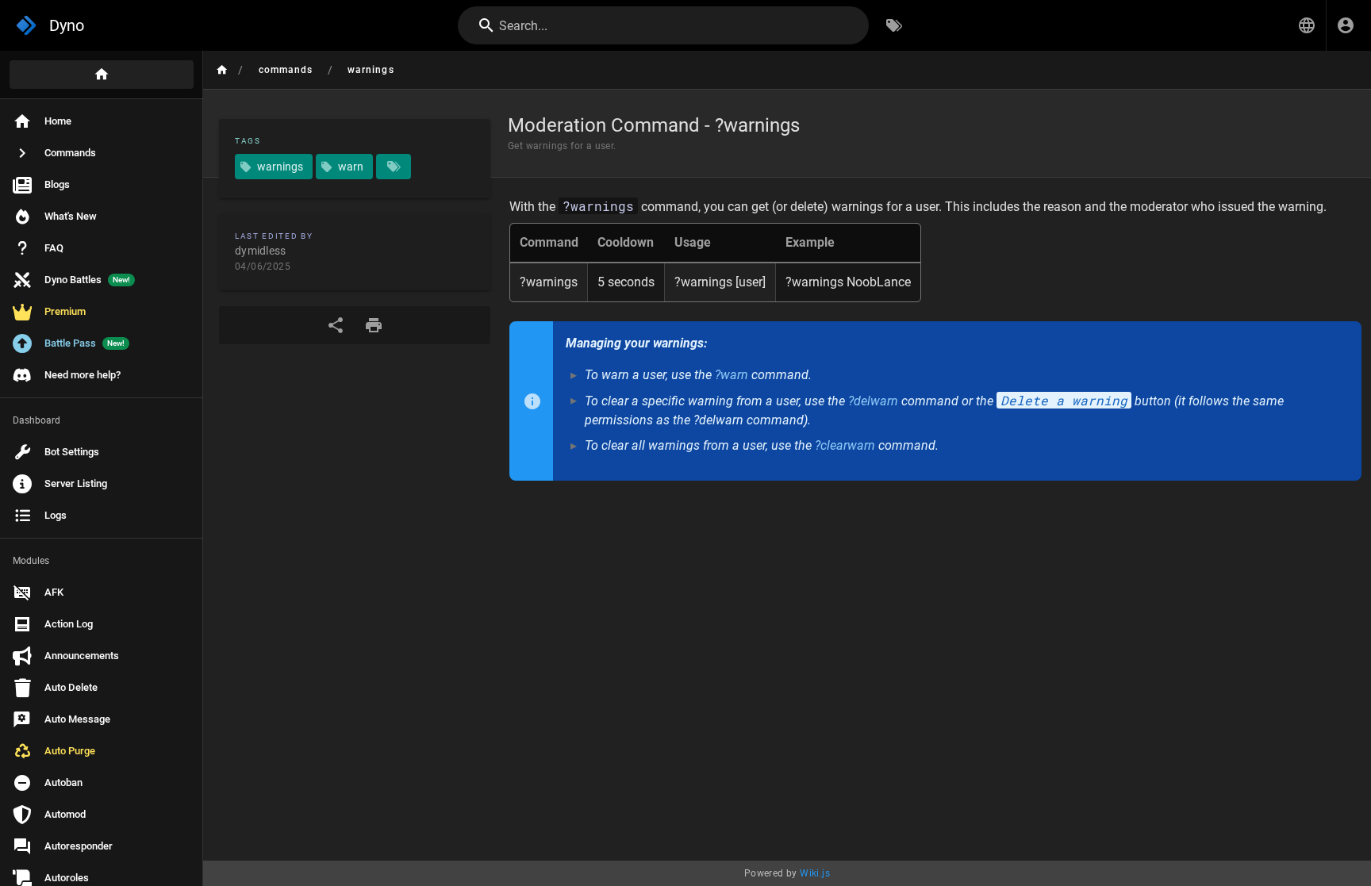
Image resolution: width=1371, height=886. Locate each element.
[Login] (1346, 25)
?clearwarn (845, 445)
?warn (731, 374)
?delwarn (873, 400)
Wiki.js (815, 873)
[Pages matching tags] (393, 166)
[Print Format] (374, 325)
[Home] (102, 74)
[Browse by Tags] (894, 25)
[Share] (336, 325)
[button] (1307, 25)
